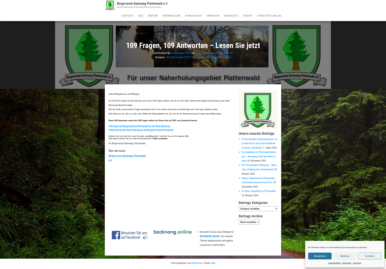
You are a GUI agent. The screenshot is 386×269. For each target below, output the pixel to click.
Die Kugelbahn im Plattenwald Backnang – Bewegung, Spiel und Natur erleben (259, 156)
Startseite (127, 15)
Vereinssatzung (171, 15)
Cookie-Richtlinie (334, 263)
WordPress (196, 263)
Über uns (153, 15)
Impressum (357, 263)
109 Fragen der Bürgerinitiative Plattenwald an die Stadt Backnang (139, 126)
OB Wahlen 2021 (193, 15)
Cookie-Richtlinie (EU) (269, 15)
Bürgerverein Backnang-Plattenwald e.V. (142, 3)
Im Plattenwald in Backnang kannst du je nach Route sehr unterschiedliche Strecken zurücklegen (259, 143)
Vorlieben (369, 256)
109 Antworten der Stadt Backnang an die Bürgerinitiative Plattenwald (141, 130)
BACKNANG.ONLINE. (210, 236)
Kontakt (248, 15)
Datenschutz (346, 263)
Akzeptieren (320, 256)
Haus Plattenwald (174, 57)
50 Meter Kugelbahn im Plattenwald (258, 191)
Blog (140, 15)
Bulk (213, 263)
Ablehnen (345, 256)
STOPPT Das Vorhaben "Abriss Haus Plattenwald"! (207, 57)
